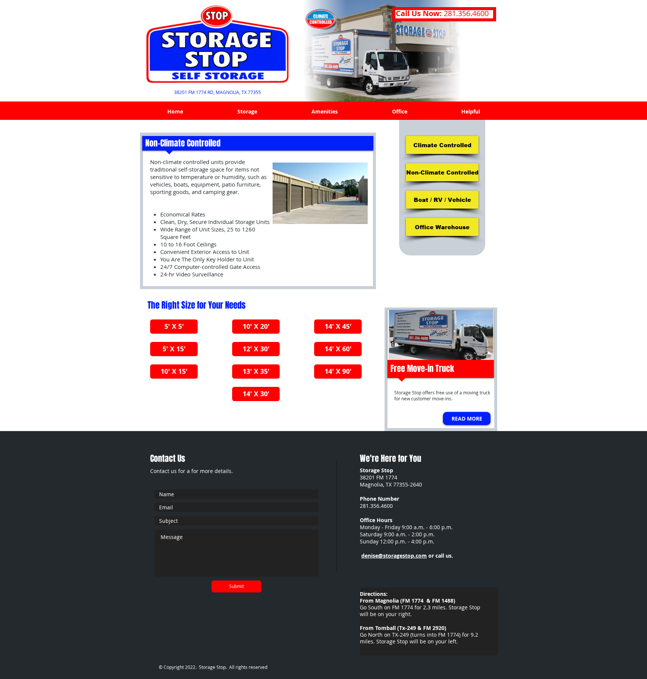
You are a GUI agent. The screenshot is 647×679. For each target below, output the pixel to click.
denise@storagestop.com (394, 555)
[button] (247, 111)
